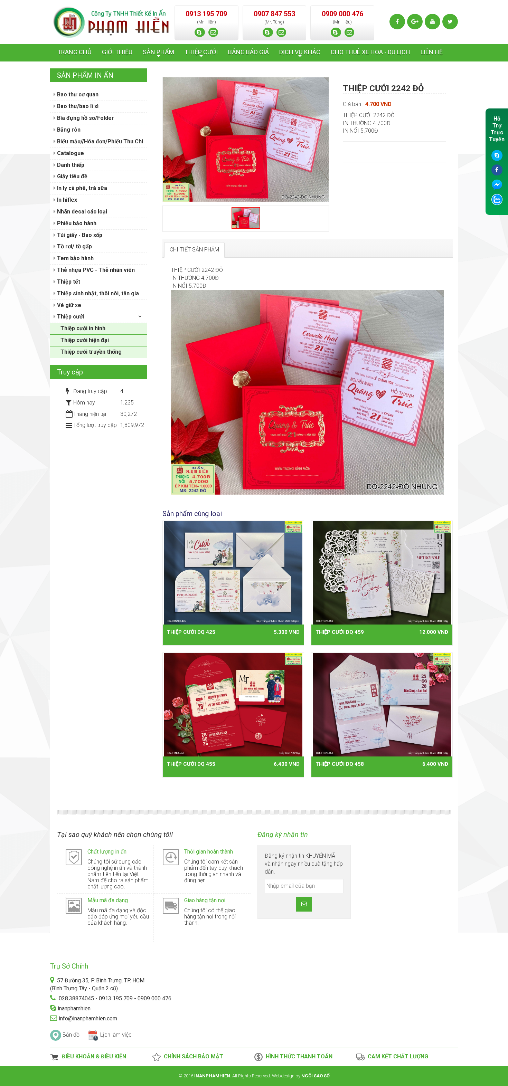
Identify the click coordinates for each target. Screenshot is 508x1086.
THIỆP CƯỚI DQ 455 (191, 764)
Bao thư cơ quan (77, 94)
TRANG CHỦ (74, 52)
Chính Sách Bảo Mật (192, 1056)
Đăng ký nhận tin (282, 834)
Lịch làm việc (116, 1034)
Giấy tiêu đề (71, 176)
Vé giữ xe (68, 305)
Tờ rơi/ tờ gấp (74, 246)
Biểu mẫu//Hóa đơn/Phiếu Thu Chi (99, 141)
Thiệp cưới (70, 316)
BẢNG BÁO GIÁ (248, 52)
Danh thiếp (70, 165)
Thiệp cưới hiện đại (84, 340)
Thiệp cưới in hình (82, 328)
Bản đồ (71, 1034)
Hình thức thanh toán (297, 1056)
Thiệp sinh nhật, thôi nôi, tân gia (97, 293)
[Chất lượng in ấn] (74, 857)
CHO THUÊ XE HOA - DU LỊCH (370, 52)
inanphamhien (74, 1008)
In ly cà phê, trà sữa (81, 188)
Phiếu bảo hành (76, 223)
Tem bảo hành (75, 258)
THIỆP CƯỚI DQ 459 (340, 632)
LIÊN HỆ (432, 52)
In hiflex (66, 200)
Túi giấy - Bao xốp (79, 235)
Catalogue (70, 153)
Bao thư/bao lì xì (77, 106)
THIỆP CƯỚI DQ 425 (191, 632)
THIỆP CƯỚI (201, 53)
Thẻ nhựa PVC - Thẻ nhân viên (95, 270)
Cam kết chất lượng (396, 1056)
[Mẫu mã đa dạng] (74, 905)
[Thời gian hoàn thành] (171, 857)
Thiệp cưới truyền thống (91, 352)
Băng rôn (68, 129)
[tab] (194, 250)
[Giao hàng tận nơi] (171, 905)
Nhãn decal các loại (81, 211)
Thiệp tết (68, 281)
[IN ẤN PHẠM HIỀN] (111, 21)
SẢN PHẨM (158, 53)
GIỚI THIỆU (117, 52)
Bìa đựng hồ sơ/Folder (85, 118)
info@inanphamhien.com (88, 1018)
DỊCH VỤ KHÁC (299, 53)
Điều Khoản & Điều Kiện (92, 1056)
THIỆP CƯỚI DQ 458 (340, 764)
